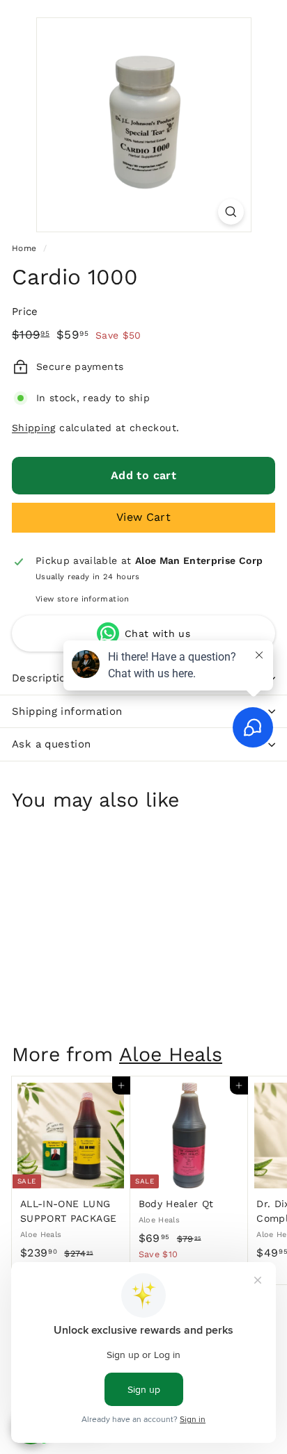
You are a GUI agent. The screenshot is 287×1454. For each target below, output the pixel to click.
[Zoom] (231, 212)
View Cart (143, 517)
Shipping (34, 427)
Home (24, 248)
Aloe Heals (170, 1054)
